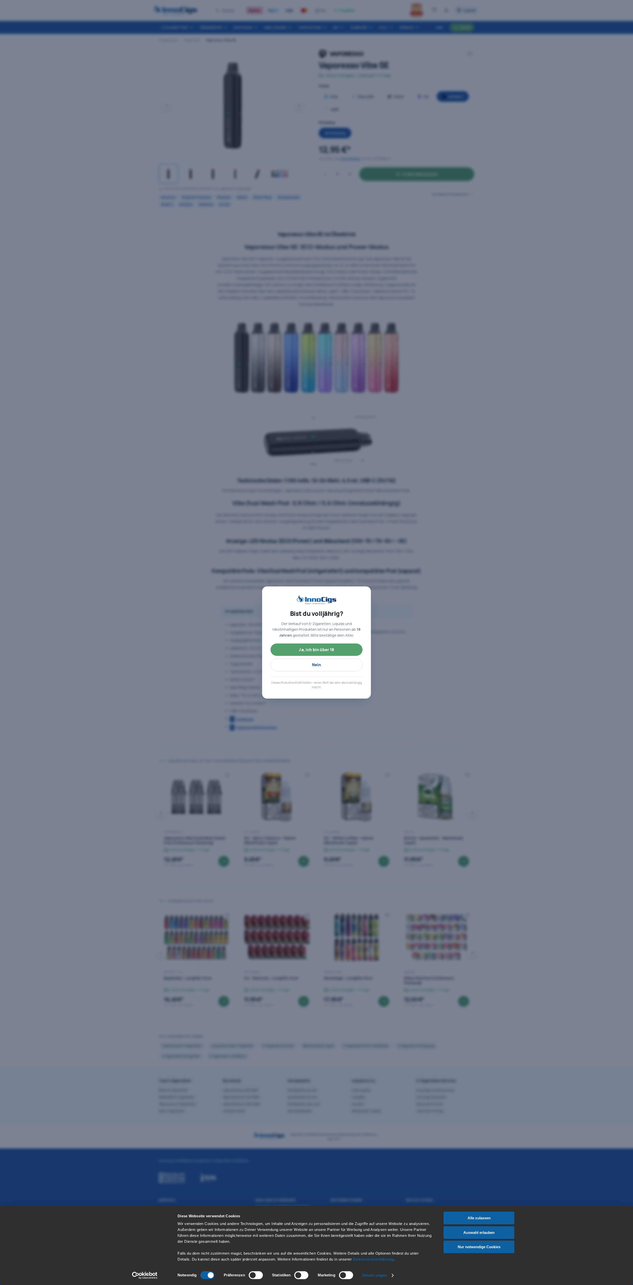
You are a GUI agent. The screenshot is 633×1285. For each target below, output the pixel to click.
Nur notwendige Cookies (479, 1247)
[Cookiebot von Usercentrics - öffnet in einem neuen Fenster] (144, 1275)
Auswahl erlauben (479, 1232)
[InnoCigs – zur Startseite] (316, 600)
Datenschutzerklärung (373, 1259)
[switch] (256, 1275)
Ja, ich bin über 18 (316, 649)
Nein (316, 664)
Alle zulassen (479, 1218)
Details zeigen (374, 1275)
